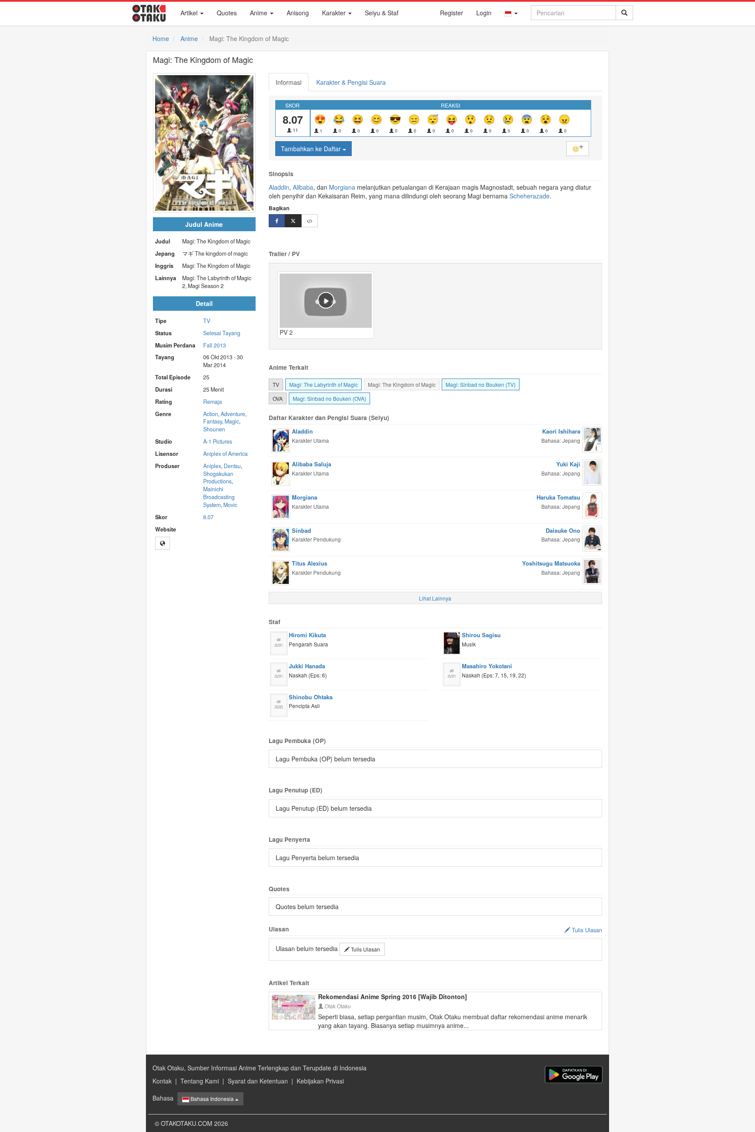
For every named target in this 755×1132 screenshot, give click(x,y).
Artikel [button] (189, 12)
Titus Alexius (309, 563)
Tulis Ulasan (365, 949)
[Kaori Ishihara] (592, 438)
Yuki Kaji (568, 464)
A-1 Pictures (217, 441)
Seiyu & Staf (381, 12)
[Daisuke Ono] (592, 537)
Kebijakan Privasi (320, 1080)
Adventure (233, 414)
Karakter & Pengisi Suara (351, 82)
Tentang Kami (199, 1080)
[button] (511, 13)
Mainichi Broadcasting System (219, 497)
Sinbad (301, 530)
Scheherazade (529, 195)
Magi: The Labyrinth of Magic (323, 384)
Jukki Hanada (307, 666)
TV (206, 321)
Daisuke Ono (563, 530)
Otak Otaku (337, 1006)
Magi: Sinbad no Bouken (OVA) (329, 398)
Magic (232, 421)
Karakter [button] (334, 12)
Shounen (214, 429)
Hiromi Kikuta (307, 635)
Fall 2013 (214, 345)
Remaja (212, 402)
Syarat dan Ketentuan (258, 1080)
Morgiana (342, 187)
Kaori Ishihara (561, 431)
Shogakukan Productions (218, 478)
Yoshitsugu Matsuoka (551, 563)
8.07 (208, 517)
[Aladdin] (280, 439)
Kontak (162, 1080)
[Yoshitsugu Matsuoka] (592, 570)
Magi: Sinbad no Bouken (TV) (481, 384)
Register (451, 12)
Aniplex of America (225, 454)
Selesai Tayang (221, 333)
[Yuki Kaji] (592, 471)
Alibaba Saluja (311, 464)
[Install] (574, 1074)
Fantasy (212, 421)
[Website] (162, 543)
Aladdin (279, 187)
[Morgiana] (280, 505)
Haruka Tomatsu (558, 497)
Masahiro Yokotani (487, 666)
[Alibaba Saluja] (280, 472)
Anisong (298, 12)
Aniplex (212, 466)
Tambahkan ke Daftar (312, 148)
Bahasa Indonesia (212, 1098)
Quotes (227, 12)
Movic (230, 505)
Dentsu (232, 466)
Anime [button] (259, 12)
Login (484, 12)
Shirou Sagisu (481, 635)
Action (210, 414)
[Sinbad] (280, 538)
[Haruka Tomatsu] (592, 504)
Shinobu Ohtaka (310, 697)
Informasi (288, 82)
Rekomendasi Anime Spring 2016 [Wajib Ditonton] (392, 996)
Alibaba (302, 187)
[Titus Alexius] (280, 571)
